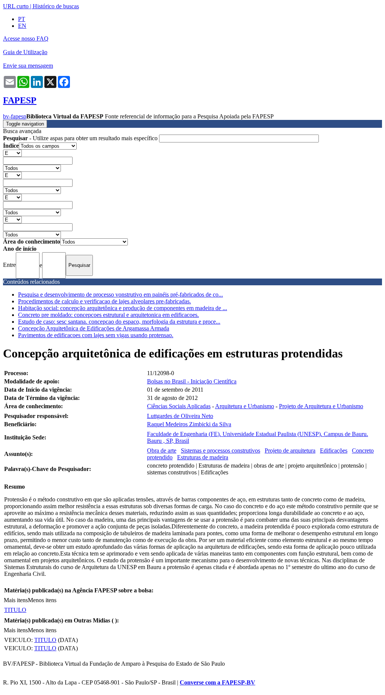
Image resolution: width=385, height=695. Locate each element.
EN (22, 26)
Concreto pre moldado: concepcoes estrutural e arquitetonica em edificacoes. (108, 315)
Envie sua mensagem (28, 65)
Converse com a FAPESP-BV (217, 682)
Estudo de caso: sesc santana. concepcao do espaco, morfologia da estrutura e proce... (119, 321)
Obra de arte (161, 450)
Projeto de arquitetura (290, 450)
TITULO (15, 610)
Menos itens (42, 600)
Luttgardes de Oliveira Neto (180, 416)
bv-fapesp (14, 116)
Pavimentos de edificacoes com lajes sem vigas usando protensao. (95, 335)
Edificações (333, 450)
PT (21, 19)
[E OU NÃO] (12, 153)
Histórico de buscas (56, 6)
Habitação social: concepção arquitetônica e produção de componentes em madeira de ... (122, 308)
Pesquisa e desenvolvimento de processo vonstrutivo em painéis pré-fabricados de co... (120, 294)
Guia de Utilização (25, 52)
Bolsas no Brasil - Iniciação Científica (191, 381)
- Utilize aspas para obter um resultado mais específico (81, 138)
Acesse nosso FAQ (26, 38)
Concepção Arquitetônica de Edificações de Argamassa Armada (93, 328)
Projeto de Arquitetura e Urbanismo (321, 406)
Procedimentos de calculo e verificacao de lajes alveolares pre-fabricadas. (104, 301)
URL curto (16, 6)
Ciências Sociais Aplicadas (179, 406)
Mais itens (16, 600)
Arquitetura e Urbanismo (244, 406)
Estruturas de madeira (202, 457)
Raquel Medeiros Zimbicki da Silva (189, 424)
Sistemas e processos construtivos (220, 450)
